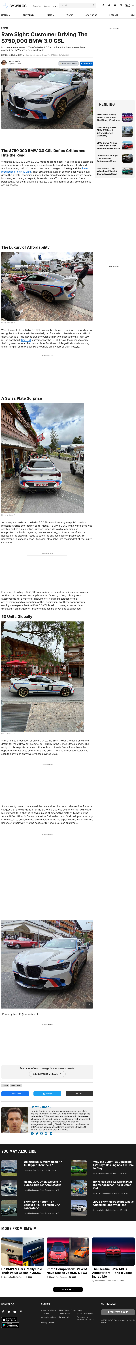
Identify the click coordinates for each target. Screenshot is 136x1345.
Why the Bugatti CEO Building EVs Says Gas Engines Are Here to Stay (113, 1165)
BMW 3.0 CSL (16, 1086)
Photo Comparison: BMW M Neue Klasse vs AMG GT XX (67, 1271)
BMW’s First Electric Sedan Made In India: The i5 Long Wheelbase (108, 117)
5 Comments (86, 64)
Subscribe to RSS (48, 1317)
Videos (70, 15)
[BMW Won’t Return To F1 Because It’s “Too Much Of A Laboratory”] (9, 1201)
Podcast (113, 15)
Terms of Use (64, 1314)
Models (4, 15)
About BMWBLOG (48, 1310)
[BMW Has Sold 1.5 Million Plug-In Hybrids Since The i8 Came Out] (79, 1181)
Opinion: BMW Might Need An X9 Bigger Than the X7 (43, 1163)
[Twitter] (109, 5)
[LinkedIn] (50, 1133)
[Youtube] (115, 5)
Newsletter (57, 6)
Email (80, 1094)
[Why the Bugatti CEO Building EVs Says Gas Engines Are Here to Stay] (79, 1161)
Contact (47, 6)
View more (67, 1289)
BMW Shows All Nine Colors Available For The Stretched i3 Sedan (108, 146)
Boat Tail (26, 340)
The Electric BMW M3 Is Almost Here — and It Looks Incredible (112, 1272)
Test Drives (29, 15)
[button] (89, 1005)
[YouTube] (41, 1133)
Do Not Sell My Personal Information (85, 1318)
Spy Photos (91, 15)
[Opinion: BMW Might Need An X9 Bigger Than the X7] (9, 1161)
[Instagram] (121, 5)
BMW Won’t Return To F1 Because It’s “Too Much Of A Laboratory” (42, 1205)
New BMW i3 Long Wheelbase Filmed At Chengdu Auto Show (107, 171)
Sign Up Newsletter (85, 1314)
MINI (133, 15)
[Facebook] (103, 5)
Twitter (48, 1094)
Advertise (37, 6)
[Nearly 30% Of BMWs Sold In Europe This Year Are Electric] (9, 1181)
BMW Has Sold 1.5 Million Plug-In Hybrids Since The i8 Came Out (113, 1185)
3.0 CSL (5, 1086)
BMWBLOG (5, 55)
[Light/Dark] (127, 5)
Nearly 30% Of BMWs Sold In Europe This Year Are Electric (42, 1183)
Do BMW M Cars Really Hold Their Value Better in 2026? (21, 1271)
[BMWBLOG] (18, 1304)
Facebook (16, 1094)
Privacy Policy (64, 1317)
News (49, 15)
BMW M (4, 28)
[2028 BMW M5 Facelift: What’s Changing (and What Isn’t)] (79, 1201)
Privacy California (48, 1323)
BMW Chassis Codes (67, 1310)
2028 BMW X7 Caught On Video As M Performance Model (107, 158)
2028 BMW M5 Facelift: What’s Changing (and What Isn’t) (113, 1203)
